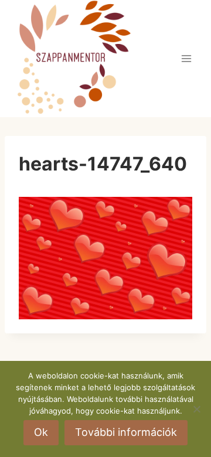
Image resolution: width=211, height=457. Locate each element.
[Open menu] (186, 58)
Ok (41, 432)
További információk (126, 432)
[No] (196, 409)
